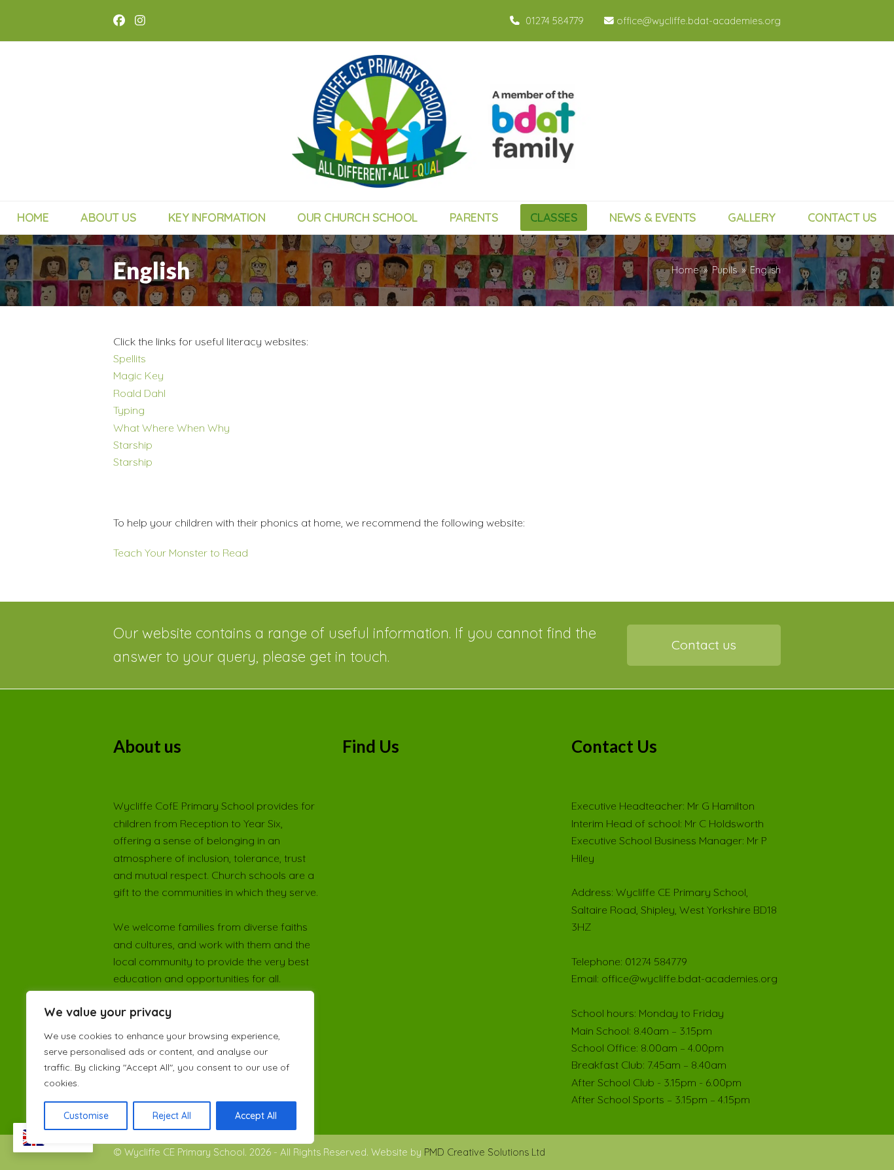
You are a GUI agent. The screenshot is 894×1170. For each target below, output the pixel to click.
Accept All (256, 1116)
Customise (86, 1116)
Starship (132, 444)
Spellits (129, 358)
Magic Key (138, 375)
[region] (170, 1067)
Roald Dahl (139, 393)
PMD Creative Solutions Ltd (484, 1152)
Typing (129, 410)
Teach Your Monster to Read (180, 552)
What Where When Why (171, 427)
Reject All (171, 1116)
